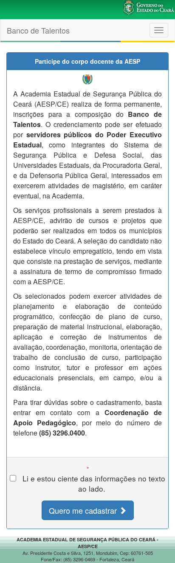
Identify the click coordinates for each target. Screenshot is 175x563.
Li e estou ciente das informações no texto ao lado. (91, 483)
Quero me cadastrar (84, 510)
